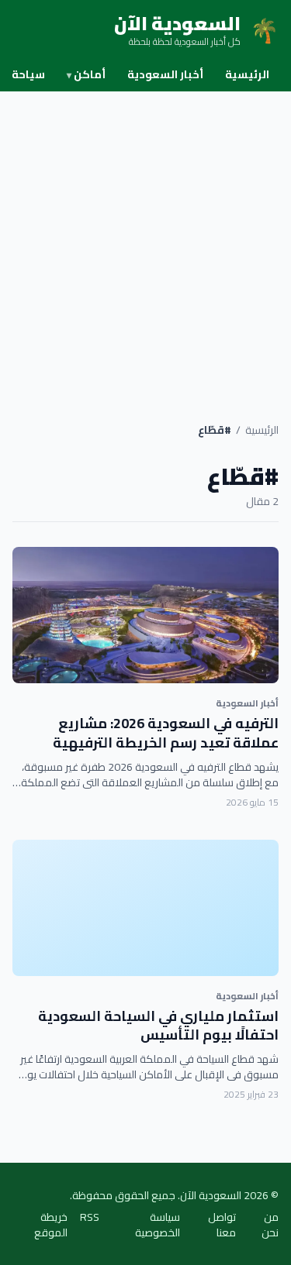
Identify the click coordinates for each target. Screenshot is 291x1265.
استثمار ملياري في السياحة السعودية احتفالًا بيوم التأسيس (158, 1025)
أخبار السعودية (165, 74)
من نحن (270, 1224)
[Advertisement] (145, 244)
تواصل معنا (222, 1224)
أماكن (86, 74)
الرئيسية (247, 74)
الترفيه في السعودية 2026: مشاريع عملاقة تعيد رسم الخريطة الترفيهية (166, 732)
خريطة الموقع (51, 1224)
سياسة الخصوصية (157, 1224)
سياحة (28, 74)
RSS (89, 1218)
